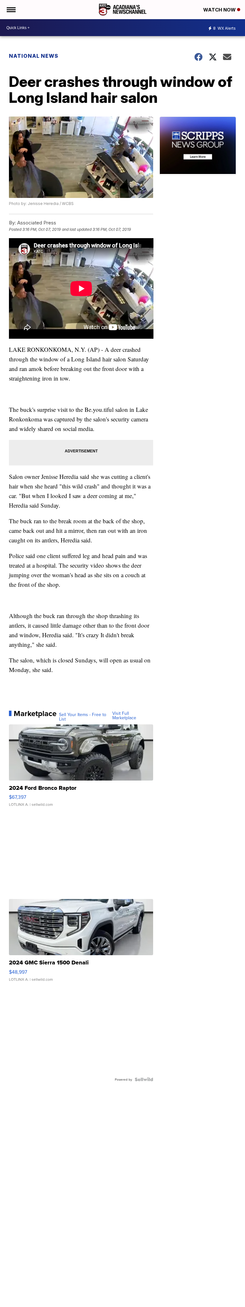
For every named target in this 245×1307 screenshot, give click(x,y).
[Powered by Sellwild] (144, 1079)
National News (33, 56)
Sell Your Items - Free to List (82, 716)
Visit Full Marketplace (124, 715)
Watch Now (220, 10)
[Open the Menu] (11, 9)
